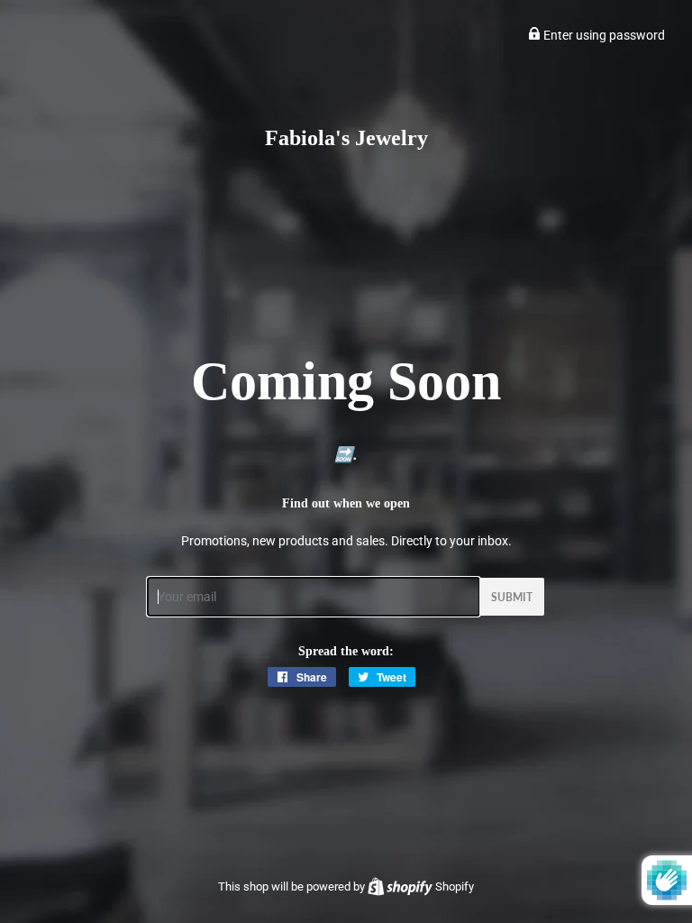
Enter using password (603, 35)
